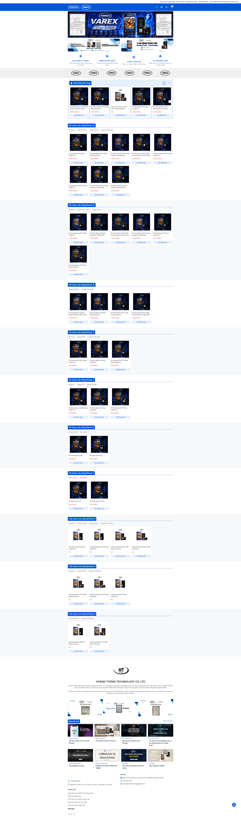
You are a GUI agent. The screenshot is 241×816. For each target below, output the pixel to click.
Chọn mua (80, 115)
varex (74, 814)
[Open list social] (234, 805)
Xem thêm (164, 83)
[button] (72, 130)
